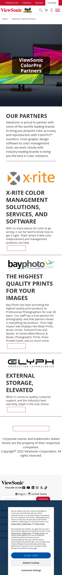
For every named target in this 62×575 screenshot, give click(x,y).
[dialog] (31, 537)
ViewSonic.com (12, 2)
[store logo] (19, 10)
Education (27, 2)
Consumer (52, 2)
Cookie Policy (26, 524)
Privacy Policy (16, 524)
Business (39, 2)
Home (5, 19)
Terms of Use (39, 524)
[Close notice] (50, 510)
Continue (43, 499)
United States (39, 494)
